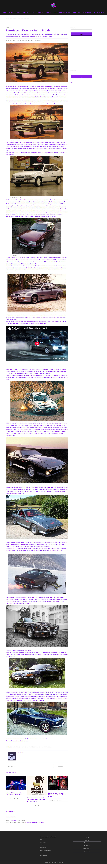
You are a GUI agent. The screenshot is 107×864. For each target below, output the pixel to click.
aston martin (18, 747)
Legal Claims (42, 845)
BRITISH (24, 747)
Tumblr (87, 840)
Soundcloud (87, 848)
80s (14, 747)
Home (7, 18)
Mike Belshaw (24, 40)
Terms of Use (43, 847)
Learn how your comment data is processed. (34, 822)
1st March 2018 (11, 40)
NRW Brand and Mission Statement (48, 837)
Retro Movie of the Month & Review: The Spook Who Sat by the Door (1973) (36, 799)
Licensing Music (43, 855)
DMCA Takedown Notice (45, 850)
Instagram (87, 842)
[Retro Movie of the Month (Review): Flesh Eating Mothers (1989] (58, 783)
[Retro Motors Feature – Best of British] (12, 756)
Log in (72, 82)
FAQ (41, 839)
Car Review (12, 18)
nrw (39, 747)
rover (45, 747)
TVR (50, 747)
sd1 (48, 747)
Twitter (87, 837)
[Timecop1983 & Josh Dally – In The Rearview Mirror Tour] (16, 783)
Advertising (42, 852)
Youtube (87, 851)
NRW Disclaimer (43, 842)
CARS (33, 747)
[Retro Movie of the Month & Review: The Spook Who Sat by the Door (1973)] (37, 785)
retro (42, 747)
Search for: (73, 27)
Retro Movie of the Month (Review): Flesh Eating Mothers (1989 (57, 794)
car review (29, 747)
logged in (14, 820)
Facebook (87, 845)
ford (37, 747)
